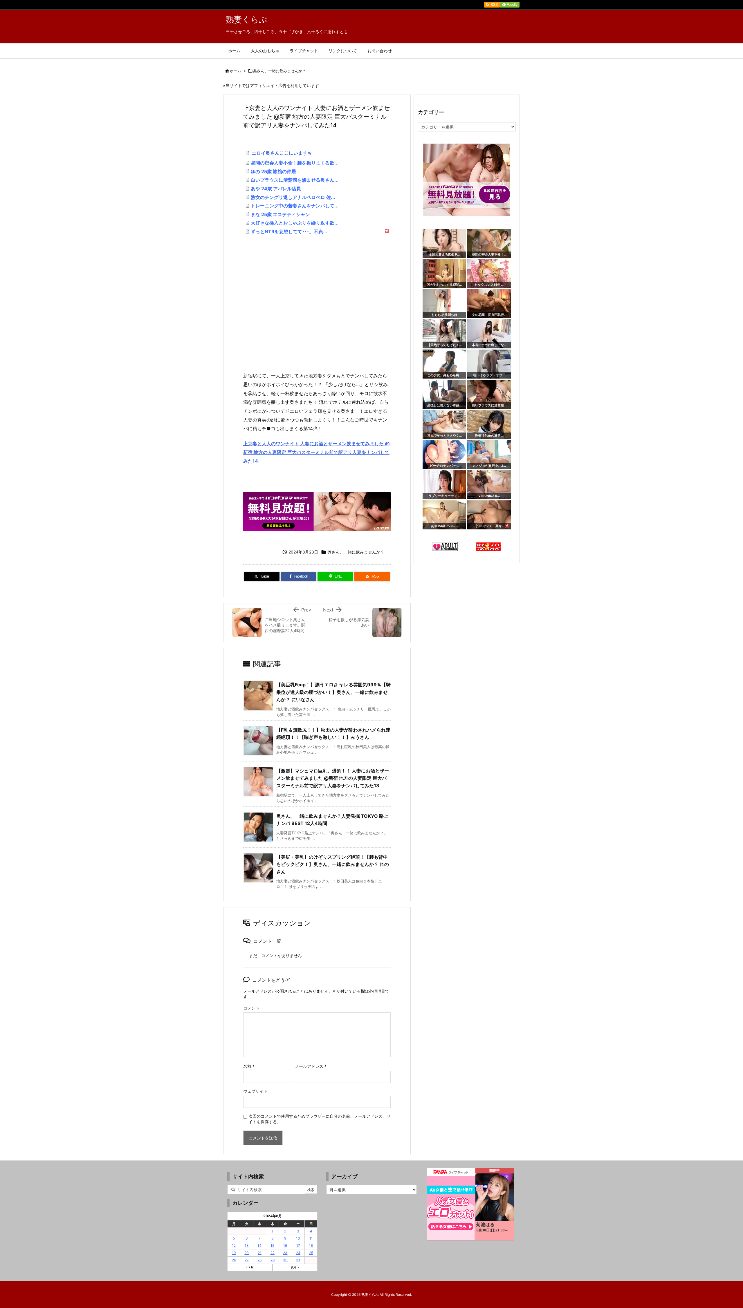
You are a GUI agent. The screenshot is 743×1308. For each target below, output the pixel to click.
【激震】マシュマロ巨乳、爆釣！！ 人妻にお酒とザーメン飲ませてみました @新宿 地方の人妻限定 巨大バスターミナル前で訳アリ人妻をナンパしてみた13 (332, 778)
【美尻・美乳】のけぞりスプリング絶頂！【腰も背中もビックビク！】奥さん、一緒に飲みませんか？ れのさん (332, 864)
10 (298, 1238)
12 (234, 1245)
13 (247, 1245)
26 (234, 1260)
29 (272, 1260)
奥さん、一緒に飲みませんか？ (279, 70)
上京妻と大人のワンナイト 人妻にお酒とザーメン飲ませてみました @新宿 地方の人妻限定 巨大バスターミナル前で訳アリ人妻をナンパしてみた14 (316, 452)
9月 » (295, 1267)
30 (285, 1260)
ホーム (235, 70)
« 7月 (250, 1267)
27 (247, 1260)
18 (311, 1245)
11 (311, 1238)
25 (311, 1253)
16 (285, 1245)
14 (259, 1245)
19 (234, 1253)
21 (260, 1253)
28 (259, 1260)
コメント (251, 1007)
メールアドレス (311, 1066)
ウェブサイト (255, 1091)
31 (298, 1260)
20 (246, 1253)
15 (272, 1245)
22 (272, 1253)
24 (298, 1253)
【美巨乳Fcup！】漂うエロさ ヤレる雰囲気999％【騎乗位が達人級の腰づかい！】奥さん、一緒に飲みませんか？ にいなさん (333, 692)
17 (298, 1245)
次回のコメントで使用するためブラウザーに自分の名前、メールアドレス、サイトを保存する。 (319, 1119)
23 (285, 1253)
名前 (249, 1066)
